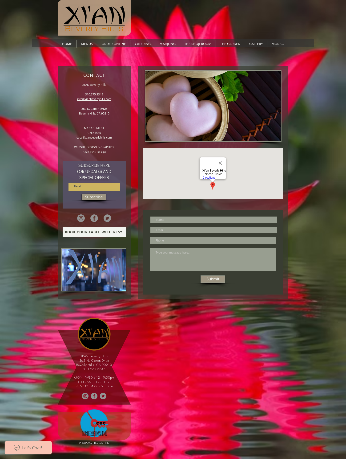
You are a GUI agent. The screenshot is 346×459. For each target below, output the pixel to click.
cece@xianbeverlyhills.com (94, 137)
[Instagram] (81, 218)
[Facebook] (94, 218)
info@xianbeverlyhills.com (94, 99)
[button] (86, 44)
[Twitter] (107, 218)
